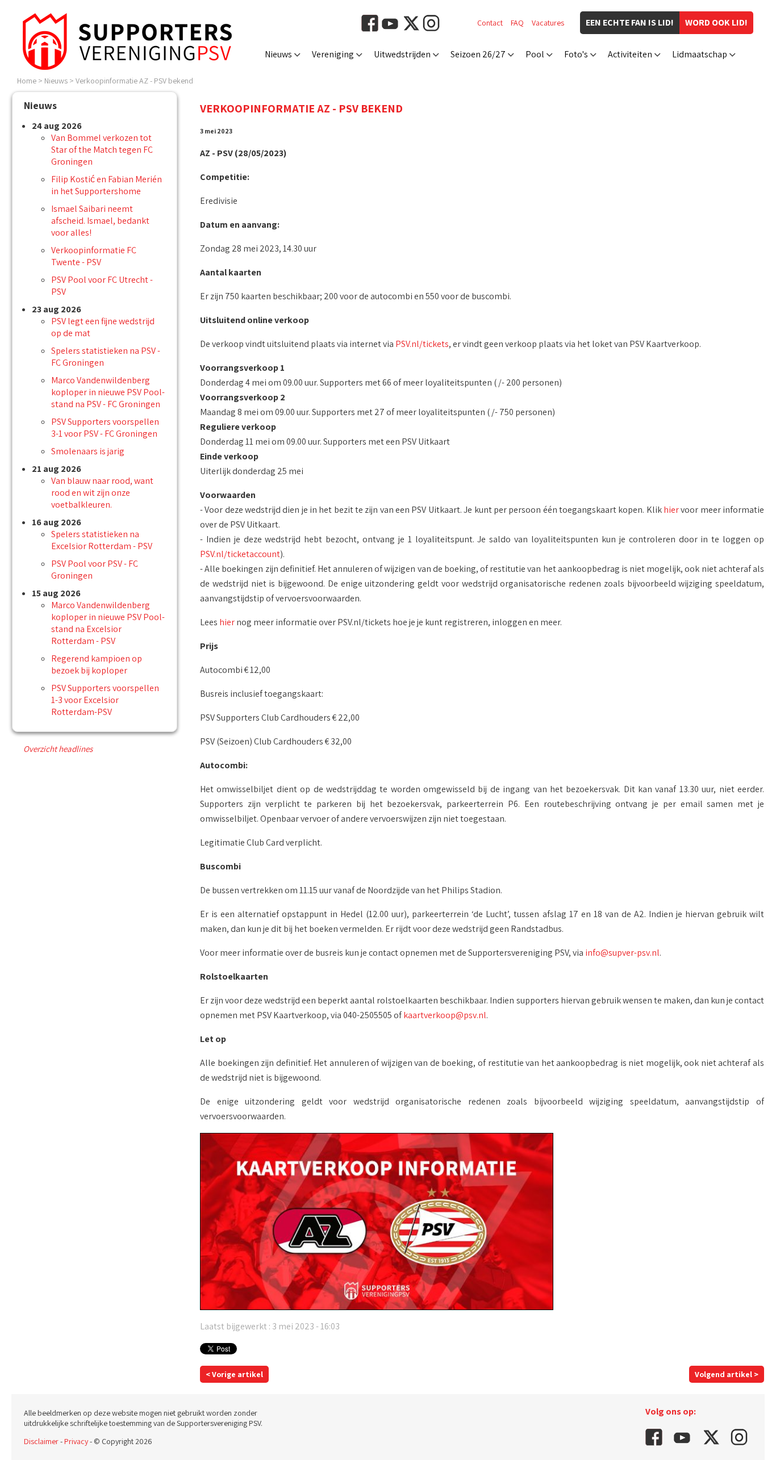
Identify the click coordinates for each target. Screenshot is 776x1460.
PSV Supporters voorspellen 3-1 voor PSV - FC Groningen (105, 428)
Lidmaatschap (699, 54)
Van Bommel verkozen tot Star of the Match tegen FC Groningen (102, 150)
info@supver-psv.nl (622, 953)
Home (26, 81)
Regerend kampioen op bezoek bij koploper (96, 664)
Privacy (76, 1441)
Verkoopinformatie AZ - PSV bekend (134, 81)
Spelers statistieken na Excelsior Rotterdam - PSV (101, 540)
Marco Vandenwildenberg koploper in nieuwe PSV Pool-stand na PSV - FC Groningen (108, 392)
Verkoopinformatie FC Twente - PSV (93, 256)
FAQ (517, 23)
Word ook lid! (716, 22)
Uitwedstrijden (402, 54)
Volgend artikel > (726, 1374)
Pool (534, 54)
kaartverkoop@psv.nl (444, 1015)
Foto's (576, 54)
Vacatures (548, 23)
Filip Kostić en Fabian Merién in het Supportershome (106, 185)
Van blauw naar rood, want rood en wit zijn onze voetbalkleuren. (102, 493)
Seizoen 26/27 (478, 54)
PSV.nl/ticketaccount (240, 554)
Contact (490, 23)
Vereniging (333, 54)
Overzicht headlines (58, 748)
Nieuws (278, 54)
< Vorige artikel (234, 1374)
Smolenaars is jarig (87, 451)
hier (671, 510)
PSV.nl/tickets (422, 344)
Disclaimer (41, 1441)
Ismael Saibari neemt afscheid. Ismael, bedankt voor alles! (100, 221)
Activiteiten (630, 54)
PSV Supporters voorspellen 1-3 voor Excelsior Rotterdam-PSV (105, 700)
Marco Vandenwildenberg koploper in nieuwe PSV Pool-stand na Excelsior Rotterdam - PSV (108, 623)
